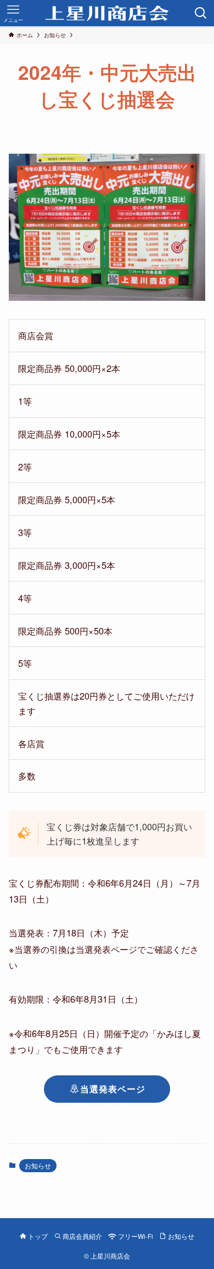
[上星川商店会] (107, 13)
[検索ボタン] (201, 13)
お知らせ (38, 1165)
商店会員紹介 (81, 1236)
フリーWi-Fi (134, 1236)
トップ (37, 1236)
